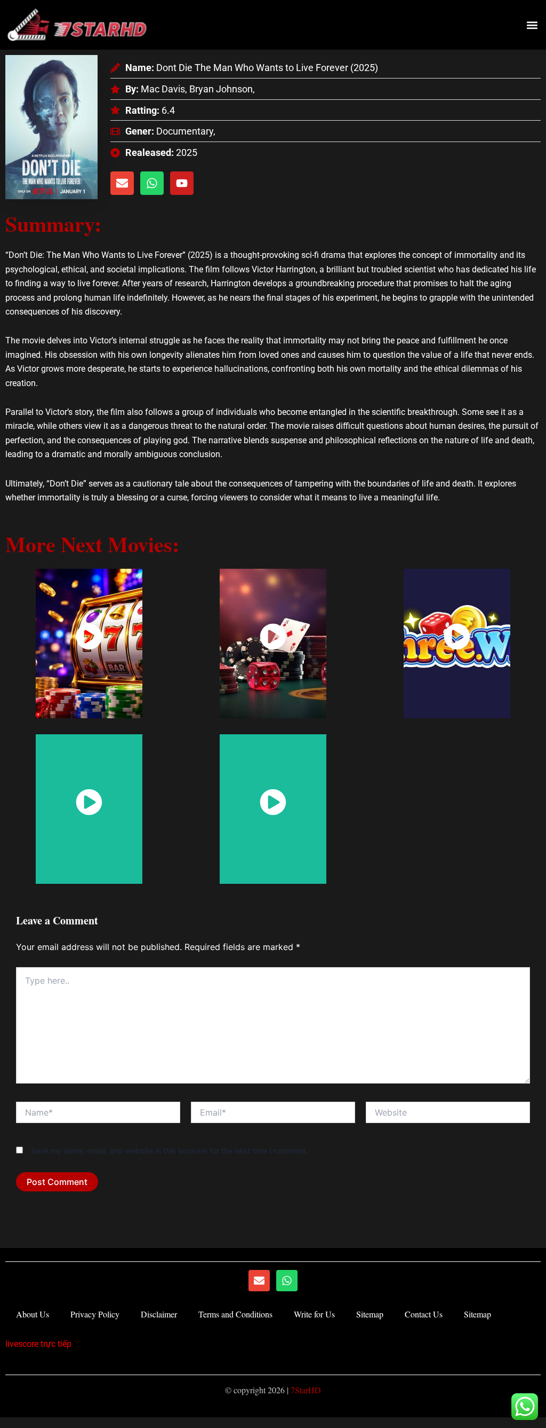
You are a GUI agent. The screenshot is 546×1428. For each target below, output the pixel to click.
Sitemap (369, 1314)
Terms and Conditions (235, 1314)
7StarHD (306, 1389)
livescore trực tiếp (38, 1344)
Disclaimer (159, 1314)
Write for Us (314, 1314)
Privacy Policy (94, 1314)
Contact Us (424, 1314)
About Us (32, 1314)
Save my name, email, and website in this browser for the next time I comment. (169, 1150)
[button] (532, 25)
